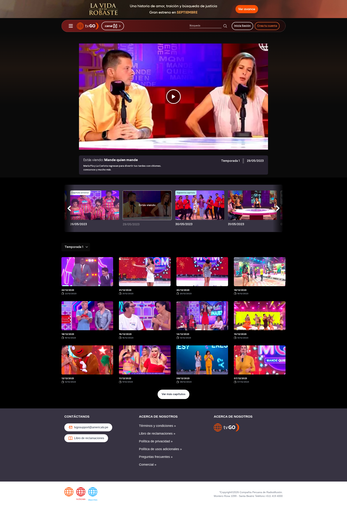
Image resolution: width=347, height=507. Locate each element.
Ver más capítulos (173, 394)
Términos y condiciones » (157, 426)
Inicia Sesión (242, 26)
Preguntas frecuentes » (156, 457)
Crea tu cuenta (267, 26)
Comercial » (147, 464)
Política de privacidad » (156, 441)
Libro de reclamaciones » (157, 433)
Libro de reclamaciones (89, 438)
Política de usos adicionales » (160, 449)
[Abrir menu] (70, 26)
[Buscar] (225, 26)
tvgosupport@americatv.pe (91, 427)
